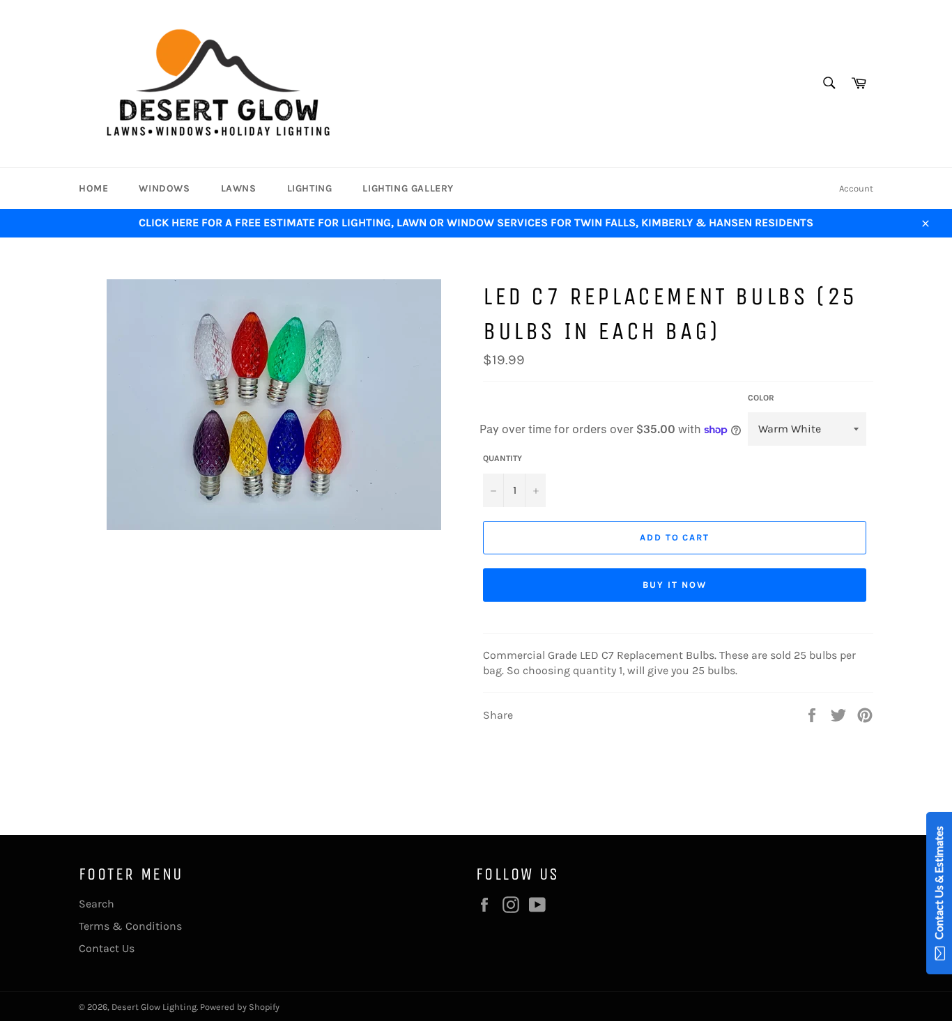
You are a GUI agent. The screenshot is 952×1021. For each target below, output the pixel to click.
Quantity (502, 458)
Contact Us (107, 948)
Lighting (309, 188)
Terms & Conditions (130, 926)
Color (761, 398)
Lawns (238, 188)
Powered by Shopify (239, 1006)
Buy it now (675, 584)
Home (93, 188)
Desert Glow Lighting (154, 1006)
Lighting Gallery (408, 188)
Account (856, 188)
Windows (164, 188)
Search (96, 903)
